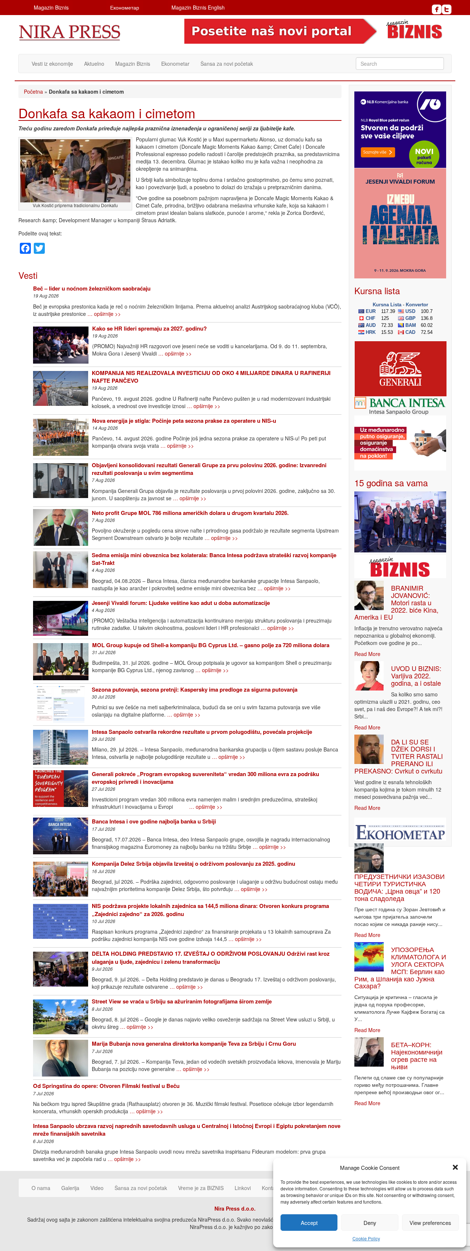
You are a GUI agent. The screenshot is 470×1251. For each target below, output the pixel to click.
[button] (455, 1167)
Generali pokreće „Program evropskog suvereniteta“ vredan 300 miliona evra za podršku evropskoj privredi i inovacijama (205, 778)
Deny (370, 1222)
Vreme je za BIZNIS (201, 1187)
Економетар (124, 7)
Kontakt (270, 1187)
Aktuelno (94, 63)
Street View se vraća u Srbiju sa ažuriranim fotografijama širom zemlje (182, 1001)
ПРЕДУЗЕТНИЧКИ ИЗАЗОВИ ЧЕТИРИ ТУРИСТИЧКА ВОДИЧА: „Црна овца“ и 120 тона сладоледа (399, 886)
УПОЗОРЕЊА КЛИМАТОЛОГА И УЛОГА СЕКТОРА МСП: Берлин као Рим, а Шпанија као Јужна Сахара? (400, 967)
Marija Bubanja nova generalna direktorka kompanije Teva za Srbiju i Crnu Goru (194, 1043)
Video (97, 1187)
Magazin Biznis (51, 7)
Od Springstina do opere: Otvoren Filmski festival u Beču (106, 1086)
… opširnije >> (104, 313)
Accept (309, 1222)
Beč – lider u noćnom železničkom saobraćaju (92, 288)
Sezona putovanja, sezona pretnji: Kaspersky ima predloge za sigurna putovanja (194, 689)
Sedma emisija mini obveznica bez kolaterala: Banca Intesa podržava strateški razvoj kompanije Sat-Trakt (214, 559)
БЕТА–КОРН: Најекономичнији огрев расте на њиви (416, 1055)
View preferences (430, 1222)
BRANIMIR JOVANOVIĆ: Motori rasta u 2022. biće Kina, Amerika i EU (396, 602)
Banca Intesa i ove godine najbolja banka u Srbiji (154, 821)
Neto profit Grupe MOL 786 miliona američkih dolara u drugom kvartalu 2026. (190, 513)
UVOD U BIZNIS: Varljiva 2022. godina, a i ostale (416, 675)
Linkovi (243, 1187)
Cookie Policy (366, 1238)
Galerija (70, 1187)
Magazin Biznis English (198, 7)
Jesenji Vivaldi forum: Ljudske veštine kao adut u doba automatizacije (181, 603)
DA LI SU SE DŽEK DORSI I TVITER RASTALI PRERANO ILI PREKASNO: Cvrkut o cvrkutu (398, 756)
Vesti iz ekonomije (52, 63)
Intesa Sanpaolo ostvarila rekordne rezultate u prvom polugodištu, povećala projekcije (202, 732)
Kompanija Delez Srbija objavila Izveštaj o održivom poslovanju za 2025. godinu (193, 863)
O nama (41, 1187)
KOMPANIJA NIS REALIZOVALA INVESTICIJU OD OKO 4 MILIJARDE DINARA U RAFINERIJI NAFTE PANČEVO (211, 377)
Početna (33, 91)
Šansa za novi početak (226, 63)
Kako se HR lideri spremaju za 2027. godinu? (149, 328)
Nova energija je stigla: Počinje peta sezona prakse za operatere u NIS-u (184, 421)
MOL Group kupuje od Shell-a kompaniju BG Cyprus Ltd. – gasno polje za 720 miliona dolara (210, 645)
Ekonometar (175, 63)
